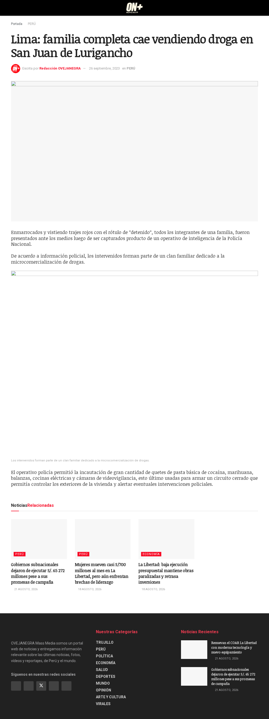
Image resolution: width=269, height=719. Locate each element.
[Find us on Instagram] (29, 686)
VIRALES (103, 704)
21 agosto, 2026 (25, 589)
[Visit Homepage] (134, 8)
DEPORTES (105, 676)
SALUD (102, 670)
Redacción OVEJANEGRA (60, 68)
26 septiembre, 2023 (104, 68)
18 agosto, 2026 (89, 589)
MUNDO (103, 683)
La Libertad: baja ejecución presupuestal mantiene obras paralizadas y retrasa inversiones (165, 573)
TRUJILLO (104, 642)
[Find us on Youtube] (54, 686)
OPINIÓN (103, 690)
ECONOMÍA (151, 554)
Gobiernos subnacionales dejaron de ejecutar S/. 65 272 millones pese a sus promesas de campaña (37, 573)
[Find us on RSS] (66, 686)
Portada (16, 24)
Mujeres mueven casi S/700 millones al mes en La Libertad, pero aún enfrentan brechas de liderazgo (101, 573)
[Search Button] (256, 8)
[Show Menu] (13, 8)
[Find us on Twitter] (41, 686)
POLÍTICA (104, 656)
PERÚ (32, 24)
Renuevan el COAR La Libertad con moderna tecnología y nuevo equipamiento (234, 647)
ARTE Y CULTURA (111, 697)
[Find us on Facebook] (16, 686)
